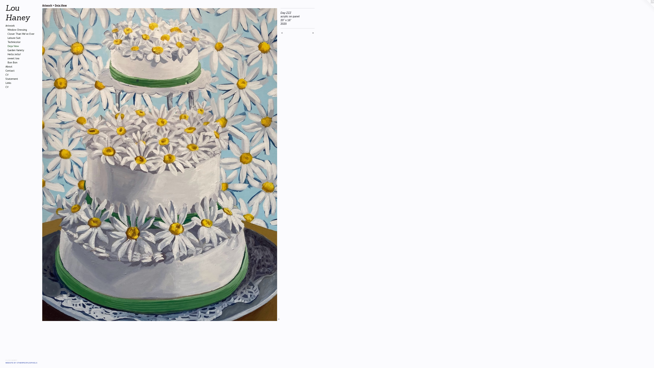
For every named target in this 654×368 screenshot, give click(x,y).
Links (8, 83)
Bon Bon (12, 62)
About (8, 66)
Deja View (13, 46)
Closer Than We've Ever (20, 33)
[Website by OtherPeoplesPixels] (647, 7)
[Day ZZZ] (159, 164)
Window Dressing (17, 29)
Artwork (10, 25)
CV (7, 74)
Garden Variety (15, 50)
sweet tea (13, 58)
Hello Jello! (14, 54)
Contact (10, 70)
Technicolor (14, 42)
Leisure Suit (14, 38)
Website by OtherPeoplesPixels (21, 363)
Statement (11, 78)
